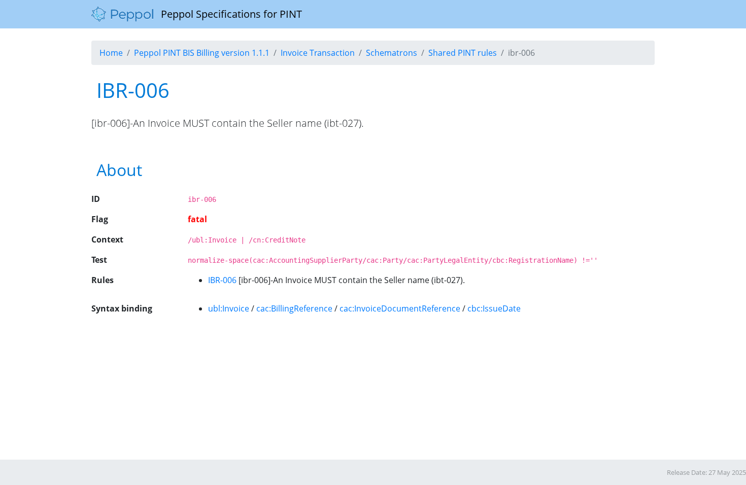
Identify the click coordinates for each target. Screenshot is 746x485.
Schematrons (391, 52)
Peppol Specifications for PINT (227, 14)
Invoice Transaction (318, 52)
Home (111, 52)
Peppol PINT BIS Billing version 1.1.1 (201, 52)
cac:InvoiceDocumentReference (400, 308)
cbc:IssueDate (494, 308)
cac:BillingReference (294, 308)
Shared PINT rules (462, 52)
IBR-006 (222, 280)
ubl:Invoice (228, 308)
